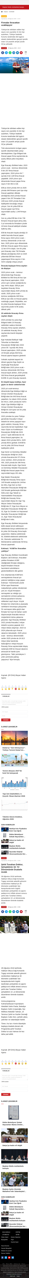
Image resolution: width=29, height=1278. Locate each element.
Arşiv (12, 1239)
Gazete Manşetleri (6, 1248)
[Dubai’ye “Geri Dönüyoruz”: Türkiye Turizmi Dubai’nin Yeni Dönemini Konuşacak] (14, 738)
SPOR (17, 1234)
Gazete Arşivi (14, 1242)
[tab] (5, 696)
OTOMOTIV (5, 1234)
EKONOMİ (11, 11)
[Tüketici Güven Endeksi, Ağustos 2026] (14, 807)
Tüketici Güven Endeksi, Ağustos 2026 (12, 818)
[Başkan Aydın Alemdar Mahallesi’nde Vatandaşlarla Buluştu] (14, 1179)
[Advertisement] (14, 100)
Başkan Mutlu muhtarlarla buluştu (13, 1167)
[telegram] (13, 52)
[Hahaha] (19, 686)
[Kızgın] (16, 686)
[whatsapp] (10, 52)
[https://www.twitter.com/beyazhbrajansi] (6, 1257)
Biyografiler (4, 1239)
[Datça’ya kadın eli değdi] (14, 1135)
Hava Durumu (5, 1245)
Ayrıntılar (12, 1276)
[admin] (12, 1257)
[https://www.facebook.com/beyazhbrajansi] (2, 1257)
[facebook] (2, 52)
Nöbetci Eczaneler (6, 1250)
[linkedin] (17, 52)
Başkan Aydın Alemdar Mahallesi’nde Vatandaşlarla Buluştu (13, 1190)
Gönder (5, 720)
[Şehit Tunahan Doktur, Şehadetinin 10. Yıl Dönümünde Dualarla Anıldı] (14, 924)
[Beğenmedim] (12, 686)
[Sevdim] (9, 686)
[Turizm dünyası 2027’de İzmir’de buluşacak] (14, 761)
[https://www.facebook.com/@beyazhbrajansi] (9, 1257)
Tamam (18, 1276)
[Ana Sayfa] (1, 12)
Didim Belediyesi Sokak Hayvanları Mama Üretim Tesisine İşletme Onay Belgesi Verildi (12, 1123)
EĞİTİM (18, 1232)
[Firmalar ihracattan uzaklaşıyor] (14, 65)
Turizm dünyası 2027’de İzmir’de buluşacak (12, 772)
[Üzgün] (25, 686)
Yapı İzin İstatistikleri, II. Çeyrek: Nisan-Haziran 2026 (13, 795)
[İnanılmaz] (22, 686)
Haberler (6, 11)
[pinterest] (21, 52)
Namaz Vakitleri (5, 1253)
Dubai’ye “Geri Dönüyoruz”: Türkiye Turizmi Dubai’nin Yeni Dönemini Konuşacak (13, 749)
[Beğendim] (2, 686)
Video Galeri (4, 1237)
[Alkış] (6, 686)
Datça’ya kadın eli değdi (12, 1145)
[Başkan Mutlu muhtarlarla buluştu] (14, 1156)
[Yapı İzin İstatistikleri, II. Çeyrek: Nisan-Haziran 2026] (14, 784)
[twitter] (6, 52)
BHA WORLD (6, 1232)
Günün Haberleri (15, 1237)
